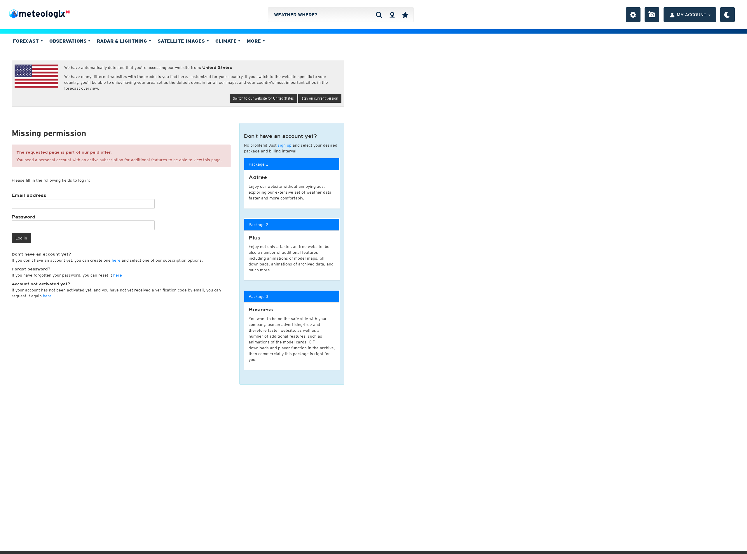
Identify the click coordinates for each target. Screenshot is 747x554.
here (116, 260)
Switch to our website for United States (263, 98)
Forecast (26, 41)
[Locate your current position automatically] (392, 15)
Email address (29, 195)
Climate (226, 41)
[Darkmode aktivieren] (727, 14)
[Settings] (633, 14)
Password (23, 217)
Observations (68, 41)
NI (68, 12)
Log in (21, 238)
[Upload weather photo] (652, 14)
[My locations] (405, 15)
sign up (285, 145)
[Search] (379, 15)
